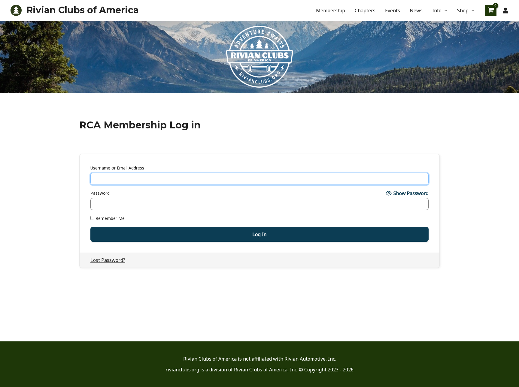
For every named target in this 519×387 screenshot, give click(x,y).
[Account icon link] (505, 11)
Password (100, 193)
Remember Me (109, 218)
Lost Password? (107, 260)
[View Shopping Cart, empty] (490, 10)
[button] (445, 10)
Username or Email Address (117, 168)
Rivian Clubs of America (82, 10)
